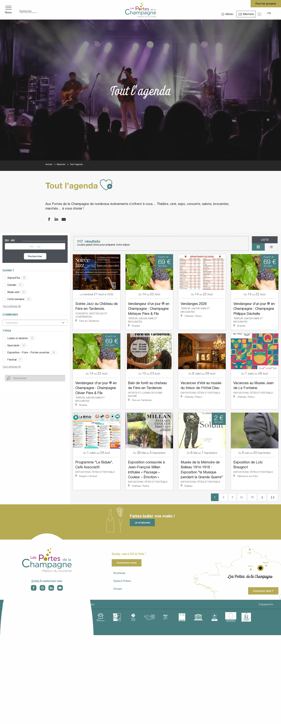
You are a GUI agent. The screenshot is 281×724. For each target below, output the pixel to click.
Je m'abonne (142, 522)
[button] (28, 10)
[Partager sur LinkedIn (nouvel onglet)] (54, 219)
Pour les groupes (265, 3)
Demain (14, 284)
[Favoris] (259, 13)
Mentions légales (11, 604)
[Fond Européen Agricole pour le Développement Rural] (231, 617)
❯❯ (272, 497)
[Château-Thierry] (68, 617)
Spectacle (16, 345)
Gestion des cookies (83, 604)
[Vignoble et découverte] (214, 617)
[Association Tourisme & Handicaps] (246, 617)
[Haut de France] (101, 617)
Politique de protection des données (46, 604)
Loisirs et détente (20, 338)
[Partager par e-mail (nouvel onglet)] (61, 219)
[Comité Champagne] (84, 617)
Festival (14, 359)
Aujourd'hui (16, 277)
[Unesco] (198, 617)
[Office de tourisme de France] (133, 617)
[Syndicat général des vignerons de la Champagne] (182, 617)
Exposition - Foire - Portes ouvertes (31, 352)
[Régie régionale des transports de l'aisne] (166, 617)
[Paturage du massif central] (117, 617)
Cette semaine (18, 299)
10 (252, 497)
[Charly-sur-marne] (52, 617)
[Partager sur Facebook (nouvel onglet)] (47, 219)
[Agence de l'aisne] (35, 617)
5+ (241, 497)
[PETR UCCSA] (149, 617)
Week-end (16, 292)
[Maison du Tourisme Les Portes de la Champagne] (140, 10)
